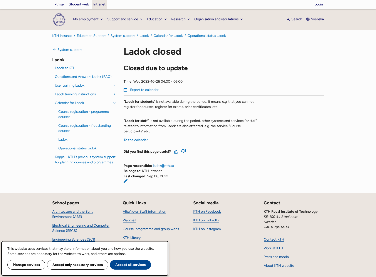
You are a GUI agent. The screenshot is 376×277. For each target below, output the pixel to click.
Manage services (26, 265)
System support (123, 36)
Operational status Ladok (207, 36)
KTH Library (132, 238)
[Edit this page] (126, 181)
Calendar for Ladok (168, 36)
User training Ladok (69, 85)
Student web (79, 4)
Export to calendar (144, 90)
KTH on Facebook (207, 211)
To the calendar (136, 140)
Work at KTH (273, 248)
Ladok (144, 36)
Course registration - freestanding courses (84, 128)
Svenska (317, 19)
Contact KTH (274, 239)
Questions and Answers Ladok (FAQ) (83, 77)
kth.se (59, 4)
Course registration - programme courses (83, 114)
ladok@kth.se (163, 166)
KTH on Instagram (207, 229)
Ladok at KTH (65, 68)
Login (318, 4)
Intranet (99, 4)
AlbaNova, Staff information (144, 211)
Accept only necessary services (77, 265)
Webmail (129, 220)
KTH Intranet (62, 36)
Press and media (276, 257)
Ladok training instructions (75, 94)
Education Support (91, 36)
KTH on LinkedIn (206, 220)
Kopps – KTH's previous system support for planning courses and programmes (85, 159)
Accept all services (130, 265)
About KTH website (279, 265)
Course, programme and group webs (151, 229)
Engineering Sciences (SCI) (73, 239)
